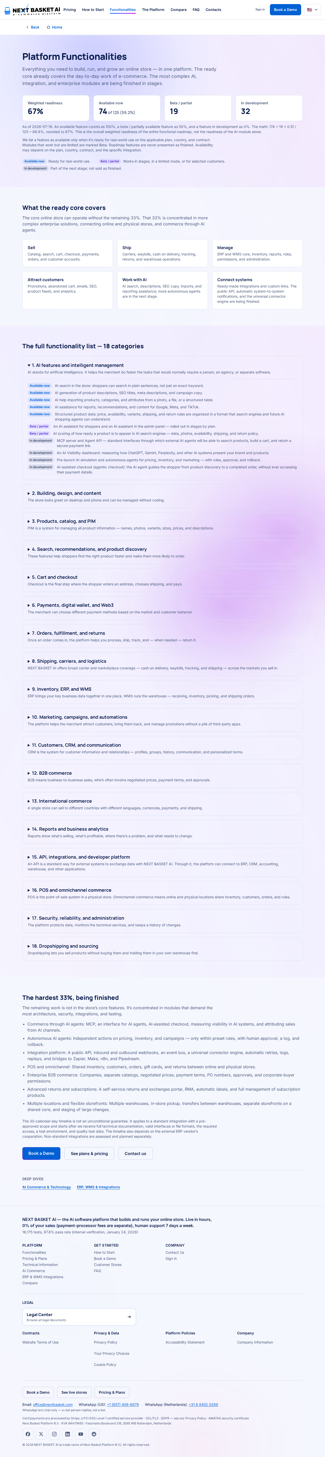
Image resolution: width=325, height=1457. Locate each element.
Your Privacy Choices (111, 1353)
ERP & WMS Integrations (42, 1277)
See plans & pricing (89, 1153)
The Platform (153, 9)
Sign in (260, 9)
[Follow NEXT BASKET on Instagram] (54, 1434)
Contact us (135, 1153)
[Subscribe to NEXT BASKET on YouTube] (80, 1434)
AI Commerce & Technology (46, 1187)
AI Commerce (33, 1270)
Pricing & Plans (34, 1258)
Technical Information (40, 1264)
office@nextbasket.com (53, 1404)
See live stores (74, 1392)
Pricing (69, 9)
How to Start (93, 9)
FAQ (196, 9)
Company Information (255, 1342)
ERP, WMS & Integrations (98, 1187)
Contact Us (175, 1252)
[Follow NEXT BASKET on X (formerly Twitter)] (41, 1434)
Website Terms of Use (40, 1342)
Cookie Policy (105, 1364)
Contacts (213, 9)
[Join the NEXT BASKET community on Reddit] (94, 1434)
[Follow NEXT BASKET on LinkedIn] (67, 1434)
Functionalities (123, 9)
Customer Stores (108, 1264)
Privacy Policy (105, 1342)
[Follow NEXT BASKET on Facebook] (28, 1434)
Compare (179, 9)
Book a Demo (285, 9)
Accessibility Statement (185, 1342)
